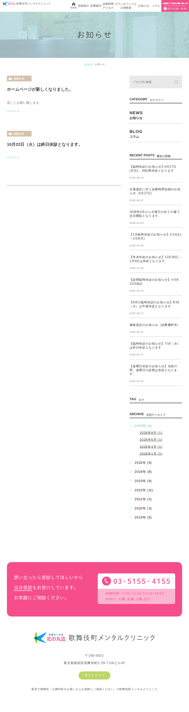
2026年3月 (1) (151, 446)
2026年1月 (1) (151, 453)
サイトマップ (94, 675)
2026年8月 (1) (151, 433)
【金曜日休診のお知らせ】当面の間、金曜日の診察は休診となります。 (153, 370)
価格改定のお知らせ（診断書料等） (155, 325)
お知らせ (18, 78)
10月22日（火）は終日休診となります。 (45, 144)
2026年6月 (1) (151, 439)
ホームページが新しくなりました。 (40, 89)
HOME (88, 64)
